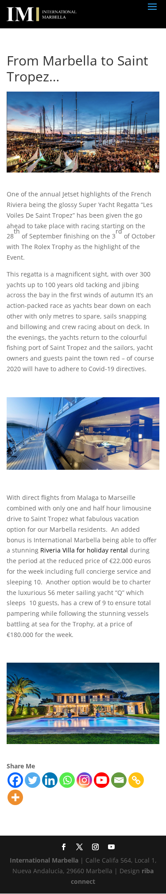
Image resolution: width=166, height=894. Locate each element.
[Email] (119, 780)
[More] (15, 797)
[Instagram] (84, 780)
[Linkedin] (50, 780)
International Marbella (44, 860)
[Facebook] (15, 780)
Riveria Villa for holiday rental (84, 550)
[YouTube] (110, 847)
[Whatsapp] (67, 780)
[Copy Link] (136, 780)
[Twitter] (32, 780)
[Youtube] (101, 780)
